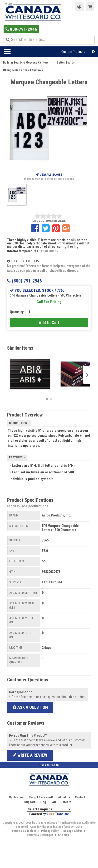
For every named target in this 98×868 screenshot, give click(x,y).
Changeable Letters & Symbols (23, 70)
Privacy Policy (50, 831)
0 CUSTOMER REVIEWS (51, 221)
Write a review (31, 755)
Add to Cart (49, 322)
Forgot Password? (41, 797)
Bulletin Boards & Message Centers (26, 62)
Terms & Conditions (24, 831)
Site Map (63, 835)
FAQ (53, 802)
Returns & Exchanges (40, 835)
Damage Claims (72, 831)
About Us (64, 797)
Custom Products (73, 52)
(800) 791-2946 (26, 281)
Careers (66, 802)
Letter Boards (66, 62)
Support (29, 802)
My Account (16, 797)
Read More (49, 251)
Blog (43, 802)
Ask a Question (32, 707)
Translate (62, 814)
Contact (80, 797)
